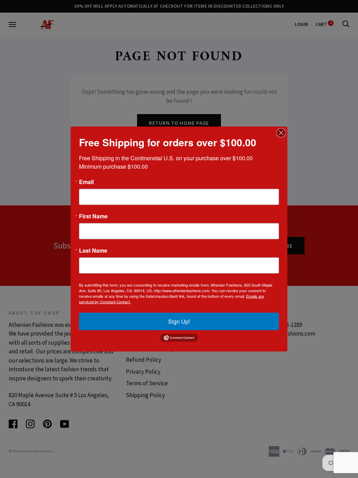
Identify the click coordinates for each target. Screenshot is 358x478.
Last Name (93, 250)
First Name (93, 216)
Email (86, 182)
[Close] (281, 133)
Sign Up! (179, 321)
